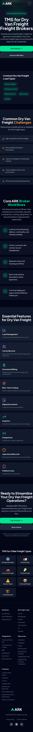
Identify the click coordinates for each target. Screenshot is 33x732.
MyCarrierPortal (6, 659)
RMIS (3, 650)
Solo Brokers (6, 613)
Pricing (20, 646)
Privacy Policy (10, 719)
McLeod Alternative (7, 692)
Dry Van (20, 613)
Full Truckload (22, 625)
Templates (21, 643)
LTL (19, 628)
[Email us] (11, 724)
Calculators (21, 640)
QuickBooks (6, 653)
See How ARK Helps (16, 55)
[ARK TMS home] (7, 3)
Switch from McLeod (8, 700)
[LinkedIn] (16, 724)
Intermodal (21, 622)
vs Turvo (4, 681)
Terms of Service (22, 719)
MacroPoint (5, 656)
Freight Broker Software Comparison (22, 662)
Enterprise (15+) (6, 619)
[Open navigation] (29, 3)
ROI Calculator (22, 648)
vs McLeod (5, 678)
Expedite (20, 631)
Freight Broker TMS (24, 656)
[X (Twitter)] (21, 724)
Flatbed (20, 619)
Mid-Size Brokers (7, 616)
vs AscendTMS (6, 683)
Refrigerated (22, 616)
